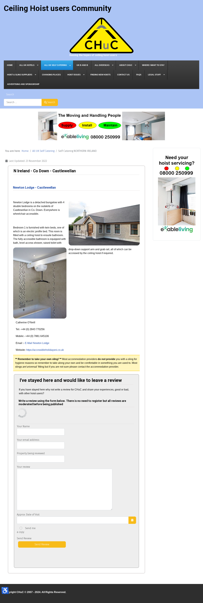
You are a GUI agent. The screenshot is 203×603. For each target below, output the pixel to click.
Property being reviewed (31, 453)
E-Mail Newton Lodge (37, 343)
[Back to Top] (197, 597)
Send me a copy (26, 530)
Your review (23, 466)
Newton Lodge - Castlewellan (34, 187)
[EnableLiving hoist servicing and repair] (176, 192)
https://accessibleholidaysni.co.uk (45, 350)
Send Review (24, 538)
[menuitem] (10, 65)
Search (10, 94)
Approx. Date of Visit (28, 514)
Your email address (28, 439)
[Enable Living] (101, 126)
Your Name (23, 426)
